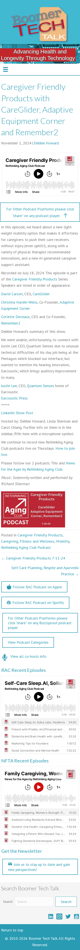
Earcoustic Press (14, 398)
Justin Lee (9, 385)
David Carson (12, 293)
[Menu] (5, 69)
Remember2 (10, 323)
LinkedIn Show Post (17, 412)
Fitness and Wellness (37, 541)
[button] (40, 212)
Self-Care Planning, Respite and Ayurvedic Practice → (45, 570)
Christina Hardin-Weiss (19, 302)
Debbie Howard (46, 143)
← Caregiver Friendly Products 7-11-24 (33, 558)
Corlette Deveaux (15, 316)
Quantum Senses (40, 385)
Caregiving (9, 541)
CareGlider (41, 293)
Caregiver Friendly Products (34, 279)
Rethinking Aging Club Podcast (26, 547)
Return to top (12, 930)
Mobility (62, 541)
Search (8, 901)
